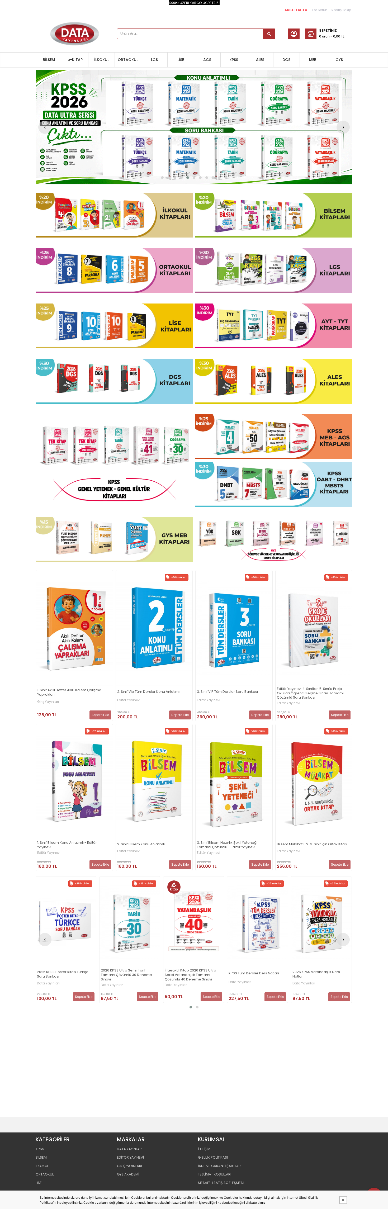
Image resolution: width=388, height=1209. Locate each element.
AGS (207, 59)
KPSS (233, 59)
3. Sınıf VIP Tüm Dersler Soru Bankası (227, 692)
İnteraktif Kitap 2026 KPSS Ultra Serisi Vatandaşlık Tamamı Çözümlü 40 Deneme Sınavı (190, 975)
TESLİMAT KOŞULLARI (214, 1174)
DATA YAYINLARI (130, 1148)
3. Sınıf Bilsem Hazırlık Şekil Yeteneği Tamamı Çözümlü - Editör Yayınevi (227, 845)
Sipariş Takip (341, 10)
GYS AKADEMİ (128, 1174)
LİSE (180, 59)
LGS (154, 59)
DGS (286, 59)
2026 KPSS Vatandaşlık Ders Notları (316, 974)
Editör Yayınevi (128, 700)
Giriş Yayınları (48, 702)
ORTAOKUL (128, 59)
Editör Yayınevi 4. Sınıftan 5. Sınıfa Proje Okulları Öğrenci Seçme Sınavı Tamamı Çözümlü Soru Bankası (310, 693)
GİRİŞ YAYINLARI (129, 1165)
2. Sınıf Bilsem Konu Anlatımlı (141, 844)
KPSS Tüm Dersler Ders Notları (254, 973)
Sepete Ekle (100, 715)
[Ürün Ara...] (269, 34)
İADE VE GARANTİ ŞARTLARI (220, 1165)
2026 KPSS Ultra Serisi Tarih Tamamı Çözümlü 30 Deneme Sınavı (126, 975)
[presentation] (44, 127)
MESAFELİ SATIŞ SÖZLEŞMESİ (221, 1182)
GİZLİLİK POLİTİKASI (213, 1157)
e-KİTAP (75, 59)
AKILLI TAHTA (296, 10)
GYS (339, 59)
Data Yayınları (48, 983)
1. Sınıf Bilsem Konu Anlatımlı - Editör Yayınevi (67, 845)
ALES (260, 59)
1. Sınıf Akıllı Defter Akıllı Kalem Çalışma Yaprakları (69, 692)
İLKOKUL (101, 59)
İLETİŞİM (204, 1148)
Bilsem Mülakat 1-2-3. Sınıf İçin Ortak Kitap (312, 844)
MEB (312, 59)
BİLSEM (49, 59)
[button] (162, 177)
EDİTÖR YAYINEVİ (130, 1157)
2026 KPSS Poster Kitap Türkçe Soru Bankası (62, 974)
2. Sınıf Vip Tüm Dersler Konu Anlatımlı (148, 692)
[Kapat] (343, 1200)
